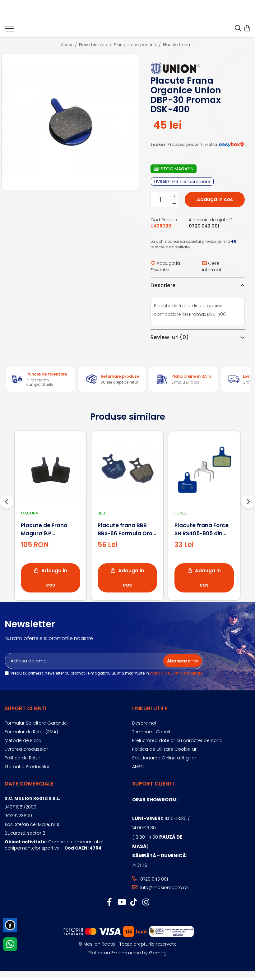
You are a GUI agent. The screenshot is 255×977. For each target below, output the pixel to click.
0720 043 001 (153, 879)
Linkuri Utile (149, 708)
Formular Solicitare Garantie (36, 723)
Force (181, 513)
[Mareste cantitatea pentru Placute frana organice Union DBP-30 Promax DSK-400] (174, 196)
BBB (101, 513)
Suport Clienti (26, 708)
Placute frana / (178, 45)
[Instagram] (145, 902)
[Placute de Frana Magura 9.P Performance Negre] (50, 469)
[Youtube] (121, 902)
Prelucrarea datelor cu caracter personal (178, 740)
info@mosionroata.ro (163, 887)
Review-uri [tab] (170, 337)
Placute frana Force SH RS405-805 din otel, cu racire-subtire (201, 529)
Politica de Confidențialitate (176, 673)
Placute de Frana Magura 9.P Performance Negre (48, 529)
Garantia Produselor (27, 766)
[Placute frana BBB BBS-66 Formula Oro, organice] (127, 469)
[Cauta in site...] (238, 28)
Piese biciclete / (96, 45)
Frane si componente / (138, 45)
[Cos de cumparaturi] (247, 28)
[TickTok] (133, 902)
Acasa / (69, 45)
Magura (29, 513)
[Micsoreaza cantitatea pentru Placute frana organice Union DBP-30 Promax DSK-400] (174, 203)
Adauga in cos (215, 199)
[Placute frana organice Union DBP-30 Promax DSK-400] (70, 122)
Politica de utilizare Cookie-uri (164, 749)
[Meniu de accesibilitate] (10, 925)
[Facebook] (109, 902)
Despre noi (144, 723)
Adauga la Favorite (165, 266)
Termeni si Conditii (152, 732)
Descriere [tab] (163, 285)
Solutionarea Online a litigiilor (164, 758)
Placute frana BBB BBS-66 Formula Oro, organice (126, 529)
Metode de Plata (23, 740)
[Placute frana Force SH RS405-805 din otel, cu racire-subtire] (204, 469)
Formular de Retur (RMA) (31, 732)
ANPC (138, 766)
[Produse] (9, 30)
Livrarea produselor (26, 749)
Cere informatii (213, 266)
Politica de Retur (22, 758)
